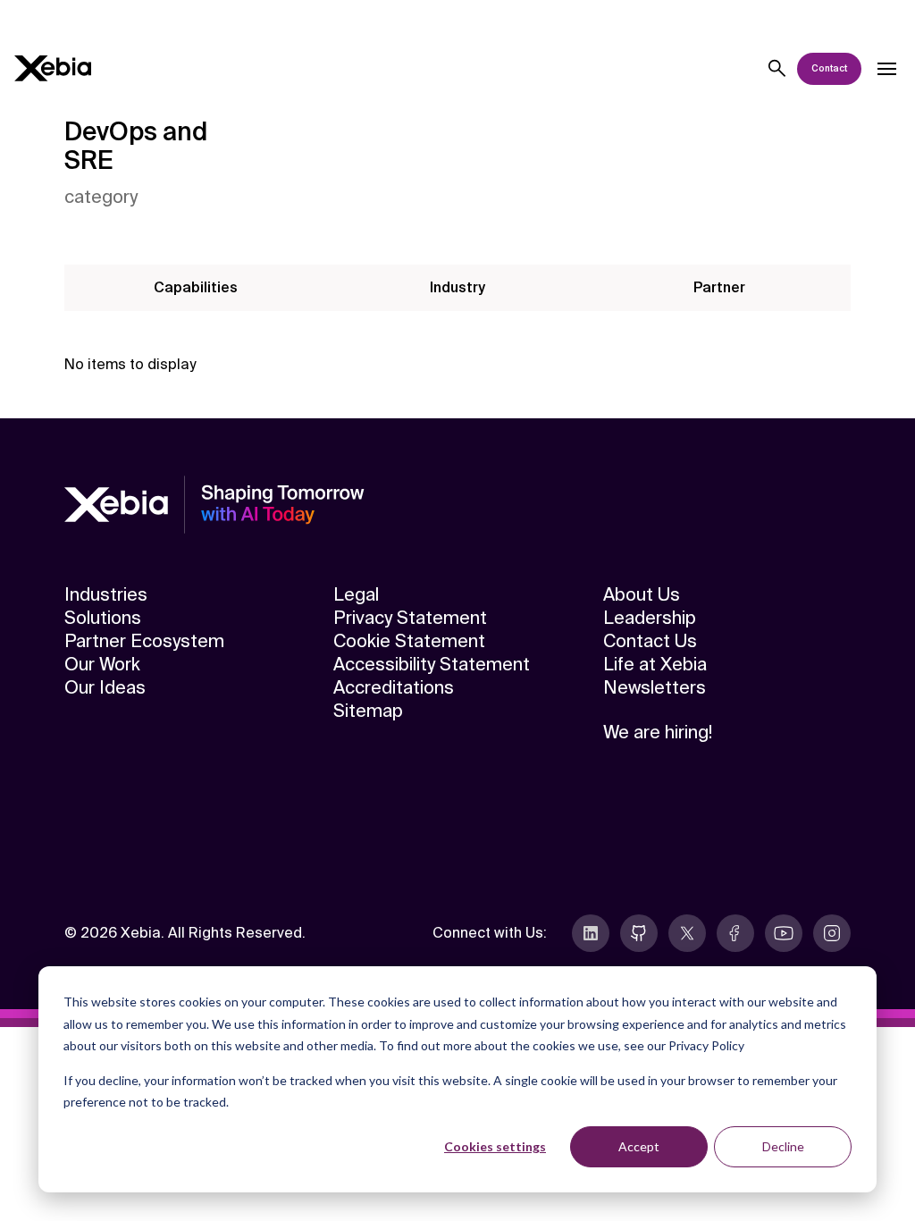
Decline (783, 1146)
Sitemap (368, 710)
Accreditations (393, 687)
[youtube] (783, 933)
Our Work (102, 664)
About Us (641, 594)
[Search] (777, 69)
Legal (356, 594)
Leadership (649, 617)
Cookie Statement (409, 641)
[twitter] (687, 933)
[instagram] (832, 933)
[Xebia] (52, 68)
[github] (639, 933)
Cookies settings (495, 1146)
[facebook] (735, 933)
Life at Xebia (655, 664)
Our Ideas (105, 687)
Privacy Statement (410, 617)
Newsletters (654, 687)
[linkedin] (590, 933)
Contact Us (650, 641)
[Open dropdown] (886, 69)
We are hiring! (657, 732)
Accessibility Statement (431, 664)
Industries (105, 594)
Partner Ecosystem (144, 641)
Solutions (102, 617)
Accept (638, 1146)
